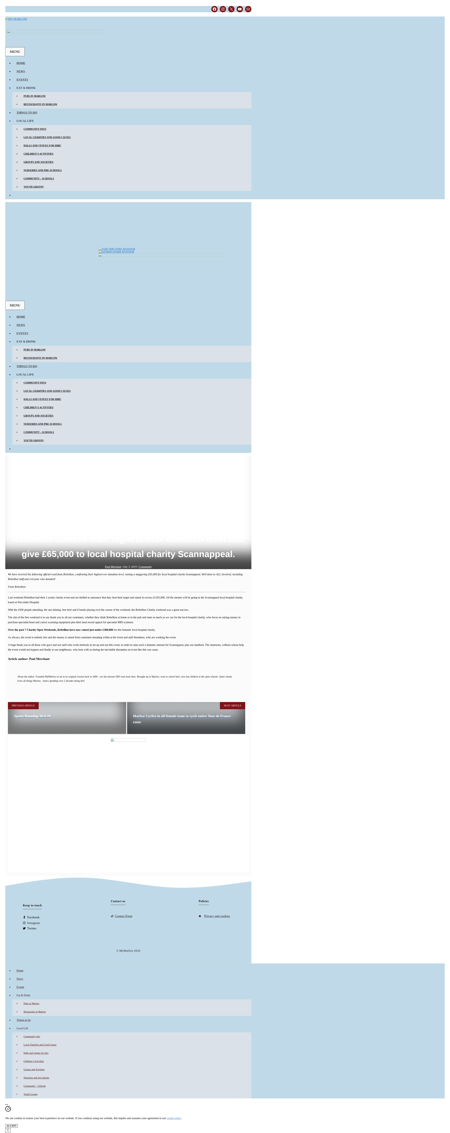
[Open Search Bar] (9, 25)
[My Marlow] (16, 19)
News (21, 71)
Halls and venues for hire (42, 145)
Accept (12, 1126)
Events (22, 79)
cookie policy (174, 1118)
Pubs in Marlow (35, 96)
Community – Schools (39, 178)
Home (21, 63)
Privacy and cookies (217, 916)
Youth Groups (34, 187)
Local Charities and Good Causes (47, 137)
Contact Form (123, 916)
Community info (35, 129)
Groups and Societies (38, 162)
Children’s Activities (38, 154)
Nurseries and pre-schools (43, 170)
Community (145, 566)
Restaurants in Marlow (40, 104)
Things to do (27, 112)
